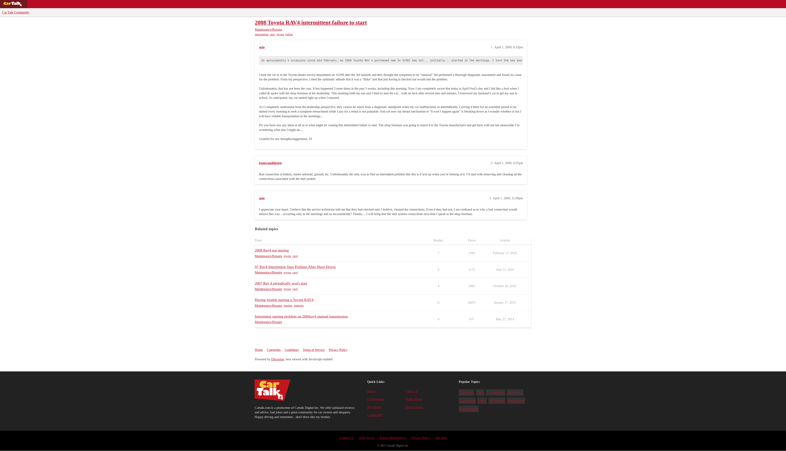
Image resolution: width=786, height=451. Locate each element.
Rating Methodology (393, 438)
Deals (64, 4)
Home (259, 350)
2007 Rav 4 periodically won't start (281, 283)
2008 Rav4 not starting (272, 250)
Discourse (277, 359)
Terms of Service (314, 350)
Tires (480, 392)
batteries (299, 305)
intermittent (261, 34)
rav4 (295, 256)
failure (289, 34)
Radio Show (414, 399)
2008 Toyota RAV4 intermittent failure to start (311, 22)
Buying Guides (42, 4)
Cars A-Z (159, 4)
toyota (280, 34)
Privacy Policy (338, 350)
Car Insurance (469, 408)
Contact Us (346, 438)
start (272, 34)
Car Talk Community (15, 12)
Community (137, 4)
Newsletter (374, 407)
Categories (274, 350)
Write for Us (367, 438)
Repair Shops (112, 4)
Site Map (441, 438)
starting (288, 305)
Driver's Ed (515, 392)
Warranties (466, 392)
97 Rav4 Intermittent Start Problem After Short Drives (295, 267)
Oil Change (496, 400)
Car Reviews (85, 4)
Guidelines (292, 350)
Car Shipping (495, 392)
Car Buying (467, 400)
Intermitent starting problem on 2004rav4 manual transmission (301, 316)
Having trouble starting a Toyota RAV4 (284, 300)
